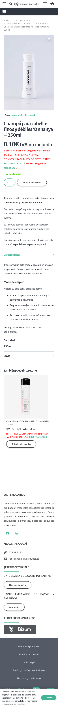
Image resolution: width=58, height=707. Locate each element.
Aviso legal (29, 662)
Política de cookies (29, 654)
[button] (4, 4)
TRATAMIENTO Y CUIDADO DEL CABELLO (25, 23)
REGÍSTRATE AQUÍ (14, 163)
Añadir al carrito (31, 182)
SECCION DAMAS (21, 20)
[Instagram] (17, 533)
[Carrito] (52, 4)
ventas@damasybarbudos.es (24, 558)
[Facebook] (7, 533)
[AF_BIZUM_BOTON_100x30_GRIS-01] (29, 629)
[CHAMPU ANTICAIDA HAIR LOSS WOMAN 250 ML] (29, 397)
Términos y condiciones (29, 678)
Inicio (6, 20)
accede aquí (10, 167)
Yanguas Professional (23, 115)
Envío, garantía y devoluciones (29, 670)
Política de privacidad (29, 646)
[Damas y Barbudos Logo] (27, 4)
